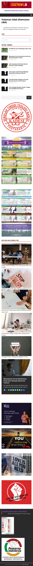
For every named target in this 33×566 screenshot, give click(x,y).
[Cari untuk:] (16, 40)
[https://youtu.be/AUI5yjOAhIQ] (28, 97)
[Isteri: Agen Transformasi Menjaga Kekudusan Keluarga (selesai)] (5, 74)
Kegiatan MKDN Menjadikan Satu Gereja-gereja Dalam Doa (16, 265)
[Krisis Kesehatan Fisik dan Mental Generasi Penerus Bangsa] (5, 67)
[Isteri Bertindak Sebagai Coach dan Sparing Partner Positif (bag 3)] (5, 82)
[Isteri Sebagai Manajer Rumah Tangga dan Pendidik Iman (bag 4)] (5, 90)
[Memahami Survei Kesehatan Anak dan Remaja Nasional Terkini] (5, 59)
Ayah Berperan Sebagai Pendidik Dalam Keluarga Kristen (16, 333)
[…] (27, 387)
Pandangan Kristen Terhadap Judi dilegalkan (12, 357)
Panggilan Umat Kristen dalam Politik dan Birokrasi (14, 288)
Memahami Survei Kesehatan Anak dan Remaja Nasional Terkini (20, 57)
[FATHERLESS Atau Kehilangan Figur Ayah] (5, 51)
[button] (31, 15)
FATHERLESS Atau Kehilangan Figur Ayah (20, 48)
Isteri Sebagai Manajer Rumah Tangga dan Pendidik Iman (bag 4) (19, 87)
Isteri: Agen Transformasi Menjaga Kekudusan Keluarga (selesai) (18, 72)
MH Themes (25, 564)
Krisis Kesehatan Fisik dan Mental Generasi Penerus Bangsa (18, 64)
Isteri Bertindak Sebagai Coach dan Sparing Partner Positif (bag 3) (18, 80)
